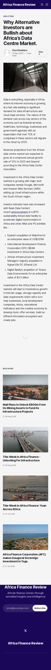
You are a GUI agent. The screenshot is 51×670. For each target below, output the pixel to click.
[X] (25, 630)
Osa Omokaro (19, 50)
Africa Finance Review (19, 4)
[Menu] (47, 4)
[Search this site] (42, 4)
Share (41, 52)
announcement (19, 212)
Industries (8, 16)
